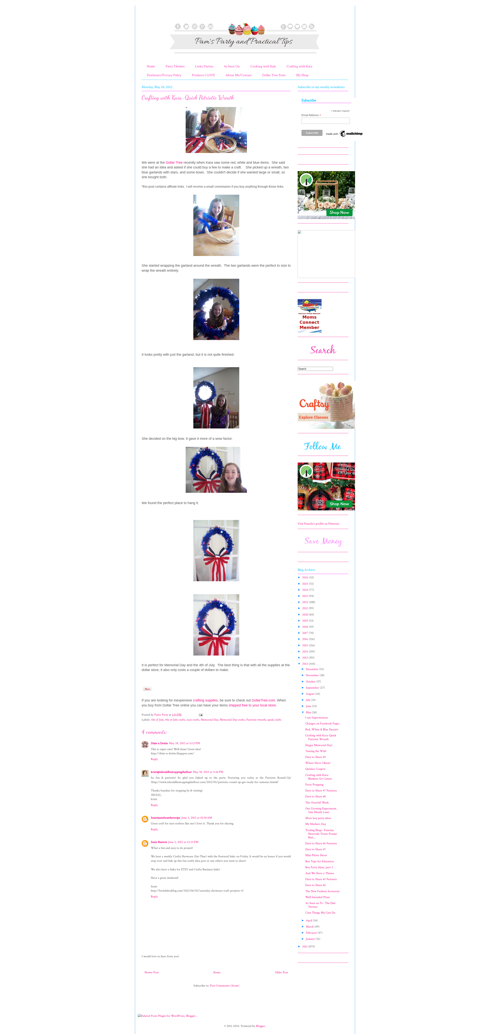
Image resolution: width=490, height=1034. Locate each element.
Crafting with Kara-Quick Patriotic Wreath (320, 737)
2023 (305, 596)
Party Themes (175, 66)
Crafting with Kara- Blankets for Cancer (318, 777)
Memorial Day (209, 720)
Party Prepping (314, 785)
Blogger (260, 1026)
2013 (305, 658)
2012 (305, 664)
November (313, 675)
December (312, 669)
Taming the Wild (315, 751)
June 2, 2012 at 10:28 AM (196, 818)
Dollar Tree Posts (274, 75)
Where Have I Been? (318, 763)
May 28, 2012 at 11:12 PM (184, 743)
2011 (305, 947)
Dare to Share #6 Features (321, 843)
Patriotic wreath (256, 720)
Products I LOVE (203, 75)
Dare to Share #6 (315, 885)
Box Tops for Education (319, 861)
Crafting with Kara (299, 66)
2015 (305, 645)
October (311, 682)
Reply (154, 759)
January (311, 939)
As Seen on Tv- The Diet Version (320, 905)
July (308, 700)
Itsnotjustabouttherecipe (165, 818)
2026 (305, 577)
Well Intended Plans (317, 897)
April (309, 921)
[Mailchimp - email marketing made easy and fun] (344, 136)
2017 (305, 633)
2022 (305, 602)
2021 (305, 608)
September (313, 688)
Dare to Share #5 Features (321, 879)
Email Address (311, 115)
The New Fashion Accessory (322, 891)
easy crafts (193, 720)
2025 (305, 584)
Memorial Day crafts (232, 720)
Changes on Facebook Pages (322, 724)
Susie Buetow (159, 842)
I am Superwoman (316, 718)
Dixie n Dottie (159, 743)
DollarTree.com (263, 700)
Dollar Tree (174, 162)
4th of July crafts (175, 720)
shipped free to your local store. (253, 705)
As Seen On (232, 66)
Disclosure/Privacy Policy (164, 75)
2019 (305, 621)
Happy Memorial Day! (318, 745)
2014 (305, 652)
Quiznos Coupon (315, 769)
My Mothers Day (315, 824)
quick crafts (274, 720)
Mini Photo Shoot (316, 855)
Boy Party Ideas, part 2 (319, 867)
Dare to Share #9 (315, 757)
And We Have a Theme (319, 873)
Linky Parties (204, 66)
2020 (305, 615)
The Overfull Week (317, 803)
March (310, 927)
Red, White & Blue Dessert (321, 729)
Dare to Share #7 (315, 849)
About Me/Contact (238, 75)
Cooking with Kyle (263, 66)
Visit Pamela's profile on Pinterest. (319, 524)
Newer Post (152, 972)
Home (151, 66)
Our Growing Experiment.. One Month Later (321, 810)
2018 (305, 627)
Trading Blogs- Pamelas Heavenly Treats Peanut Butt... (321, 833)
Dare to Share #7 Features (321, 791)
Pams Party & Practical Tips (150, 16)
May (309, 712)
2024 (305, 590)
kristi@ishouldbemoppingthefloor (171, 772)
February (312, 933)
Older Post (281, 972)
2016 (305, 639)
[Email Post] (200, 715)
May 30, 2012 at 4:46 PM (208, 772)
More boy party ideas (318, 818)
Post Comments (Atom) (224, 986)
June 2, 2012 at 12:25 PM (183, 842)
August (310, 694)
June (309, 706)
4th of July (157, 720)
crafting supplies (205, 700)
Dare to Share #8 (315, 797)
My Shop (302, 75)
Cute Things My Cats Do (320, 913)
